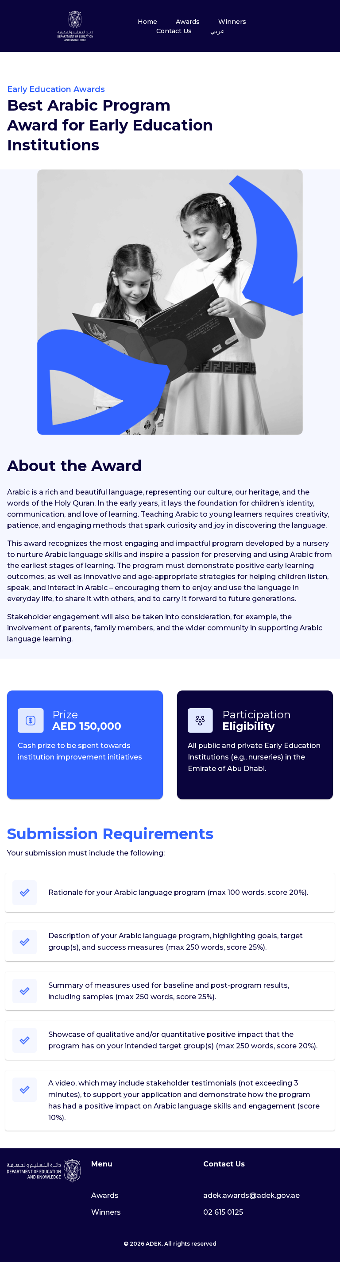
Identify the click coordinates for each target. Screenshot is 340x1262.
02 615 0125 (223, 1212)
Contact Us (174, 31)
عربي (217, 31)
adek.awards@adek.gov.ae (251, 1195)
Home (147, 22)
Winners (232, 22)
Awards (188, 22)
